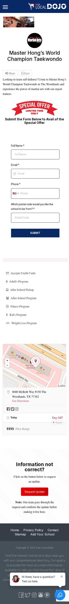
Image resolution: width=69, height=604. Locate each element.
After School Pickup (22, 290)
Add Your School (42, 534)
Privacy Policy (33, 530)
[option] (18, 22)
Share (11, 73)
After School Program (23, 298)
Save (26, 73)
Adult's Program (18, 281)
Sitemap (20, 534)
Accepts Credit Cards (23, 273)
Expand (58, 422)
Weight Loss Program (24, 323)
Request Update (35, 491)
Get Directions (20, 401)
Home (14, 530)
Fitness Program (19, 306)
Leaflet (61, 385)
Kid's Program (18, 315)
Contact (53, 530)
